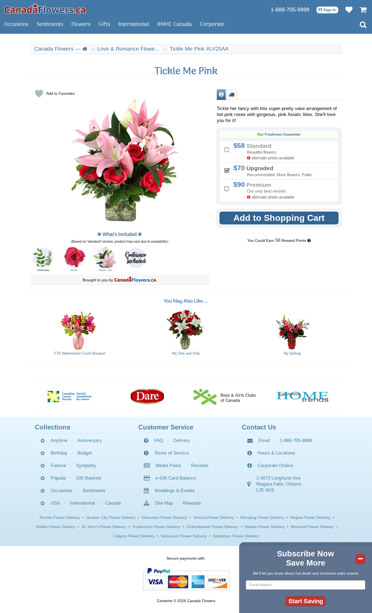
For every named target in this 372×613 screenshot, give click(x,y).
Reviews (200, 465)
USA (55, 503)
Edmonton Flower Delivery (164, 517)
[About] (221, 94)
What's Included (119, 235)
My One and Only (186, 353)
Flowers (80, 24)
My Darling (292, 353)
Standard (265, 151)
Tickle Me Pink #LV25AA (199, 49)
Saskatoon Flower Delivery (236, 536)
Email (264, 440)
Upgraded (275, 170)
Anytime (59, 440)
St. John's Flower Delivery (104, 526)
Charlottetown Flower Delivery (212, 526)
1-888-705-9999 (290, 10)
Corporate (212, 24)
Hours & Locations (276, 453)
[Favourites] (346, 10)
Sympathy (86, 465)
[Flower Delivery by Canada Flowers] (45, 8)
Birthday (59, 453)
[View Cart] (360, 10)
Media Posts (168, 465)
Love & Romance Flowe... (128, 49)
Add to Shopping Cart (279, 218)
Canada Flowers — (58, 49)
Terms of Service (171, 453)
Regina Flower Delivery (310, 517)
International (133, 24)
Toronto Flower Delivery (59, 517)
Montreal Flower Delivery (312, 526)
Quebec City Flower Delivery (110, 517)
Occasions (16, 24)
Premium (265, 190)
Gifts (104, 24)
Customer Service (165, 427)
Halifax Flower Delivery (55, 526)
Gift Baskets (89, 478)
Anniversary (89, 440)
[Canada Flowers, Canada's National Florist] (135, 280)
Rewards (192, 503)
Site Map (164, 503)
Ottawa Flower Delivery (265, 526)
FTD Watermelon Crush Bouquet (79, 353)
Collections (52, 427)
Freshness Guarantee (282, 134)
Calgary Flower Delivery (133, 536)
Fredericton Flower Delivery (156, 526)
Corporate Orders (275, 465)
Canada (113, 503)
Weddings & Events (175, 490)
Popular (58, 478)
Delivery (181, 440)
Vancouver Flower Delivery (184, 536)
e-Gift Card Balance (175, 478)
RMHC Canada (174, 24)
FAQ (158, 440)
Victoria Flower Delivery (213, 517)
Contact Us (259, 427)
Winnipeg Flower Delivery (262, 517)
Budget (85, 453)
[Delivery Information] (231, 94)
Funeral (58, 465)
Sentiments (49, 24)
